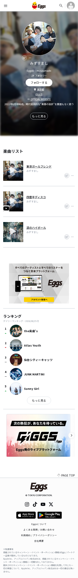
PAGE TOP (68, 475)
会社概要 (39, 540)
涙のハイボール (36, 228)
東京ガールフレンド (39, 166)
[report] (30, 57)
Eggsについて (39, 524)
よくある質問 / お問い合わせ (39, 529)
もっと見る (39, 116)
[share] (24, 57)
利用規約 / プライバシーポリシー (39, 535)
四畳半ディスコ (36, 197)
